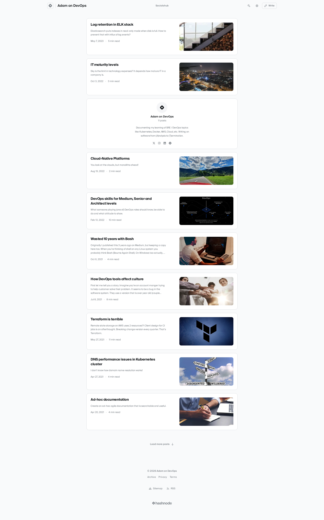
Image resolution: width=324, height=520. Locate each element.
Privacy (162, 477)
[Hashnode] (170, 143)
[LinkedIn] (164, 143)
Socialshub (162, 6)
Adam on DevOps (72, 6)
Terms (173, 477)
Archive (151, 477)
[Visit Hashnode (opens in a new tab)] (162, 503)
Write (271, 6)
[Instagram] (159, 143)
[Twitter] (154, 143)
